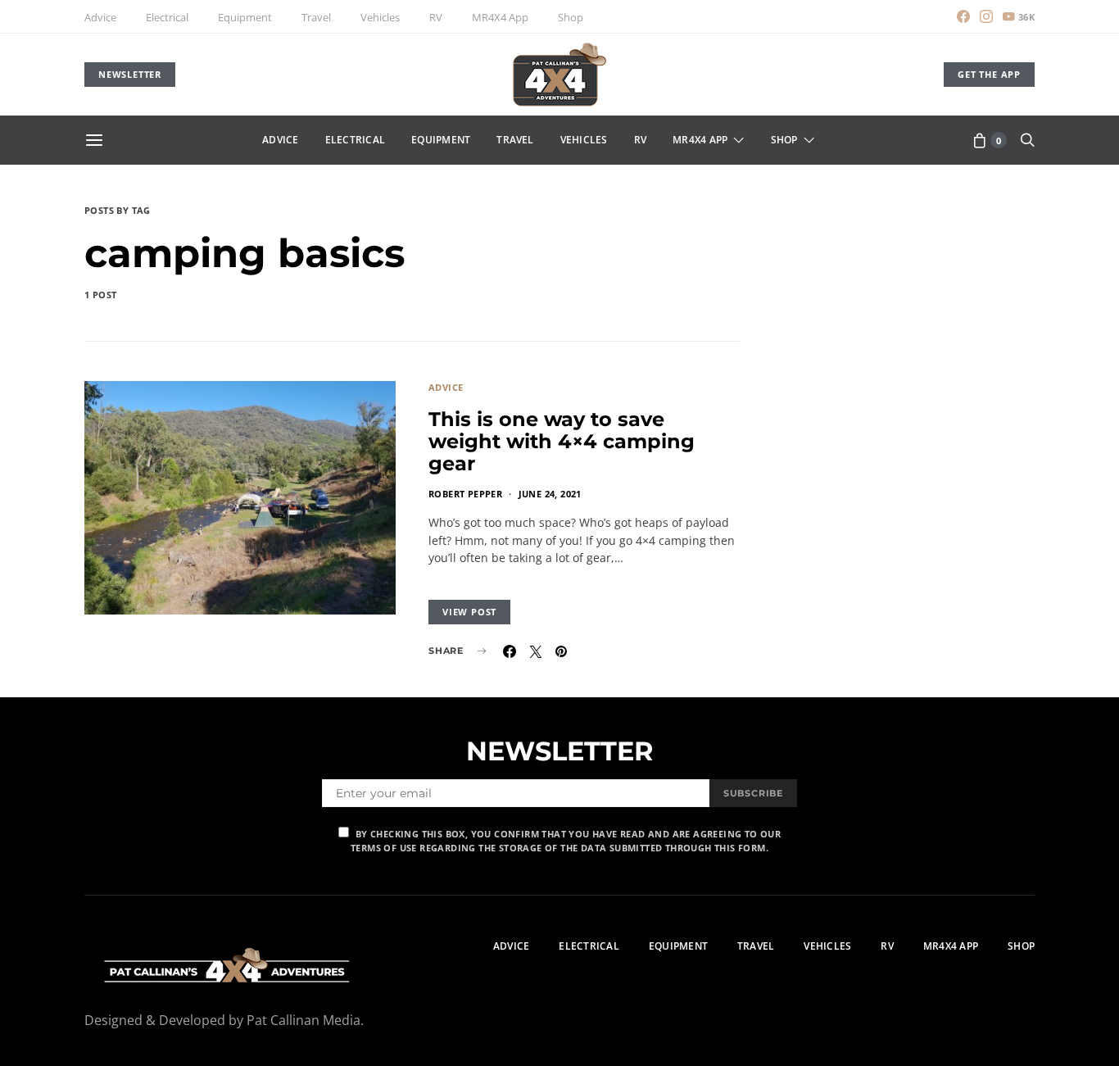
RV (435, 17)
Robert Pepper (465, 494)
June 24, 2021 (550, 494)
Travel (316, 17)
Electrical (167, 17)
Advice (100, 17)
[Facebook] (963, 16)
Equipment (245, 17)
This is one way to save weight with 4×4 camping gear (561, 441)
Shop (570, 17)
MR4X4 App (500, 17)
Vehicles (380, 17)
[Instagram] (986, 16)
